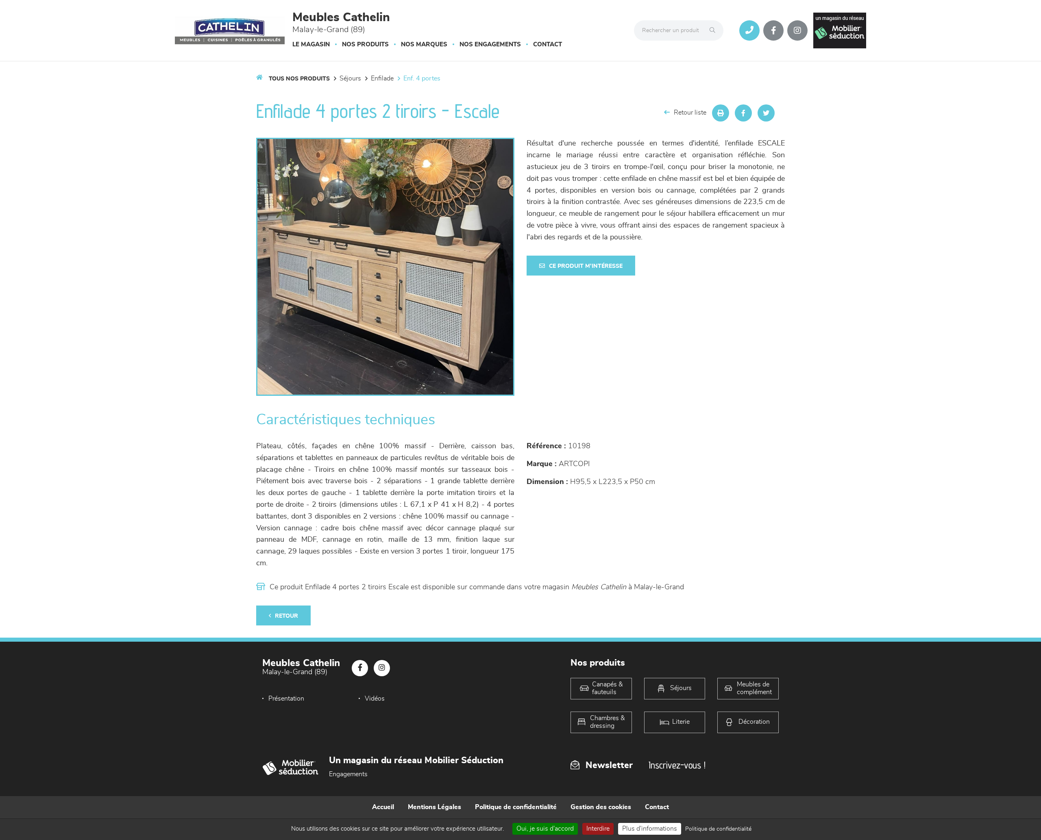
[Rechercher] (714, 30)
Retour (286, 616)
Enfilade (382, 78)
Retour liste (690, 112)
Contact (547, 44)
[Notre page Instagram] (797, 30)
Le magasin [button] (311, 44)
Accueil (383, 807)
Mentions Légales (434, 807)
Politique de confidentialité (516, 807)
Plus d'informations (649, 828)
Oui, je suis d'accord (545, 828)
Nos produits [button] (365, 44)
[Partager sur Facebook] (743, 113)
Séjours (350, 78)
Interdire (598, 828)
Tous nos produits (299, 79)
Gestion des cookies (601, 807)
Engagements (348, 774)
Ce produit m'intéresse (586, 266)
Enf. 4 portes (421, 78)
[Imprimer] (720, 113)
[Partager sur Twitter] (766, 113)
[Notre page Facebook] (773, 30)
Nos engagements (490, 44)
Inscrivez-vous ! (677, 765)
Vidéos (375, 698)
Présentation (286, 698)
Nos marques (424, 44)
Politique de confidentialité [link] (718, 829)
